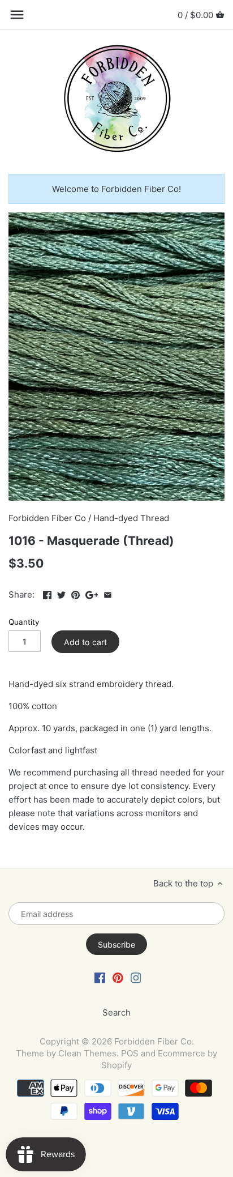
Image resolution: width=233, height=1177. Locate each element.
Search (116, 1012)
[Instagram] (136, 977)
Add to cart (85, 642)
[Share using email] (107, 593)
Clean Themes (87, 1053)
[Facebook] (99, 977)
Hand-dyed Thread (131, 518)
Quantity (24, 621)
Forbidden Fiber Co (47, 518)
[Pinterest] (118, 977)
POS (130, 1053)
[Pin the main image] (75, 593)
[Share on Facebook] (47, 593)
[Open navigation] (16, 14)
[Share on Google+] (91, 593)
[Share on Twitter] (61, 593)
